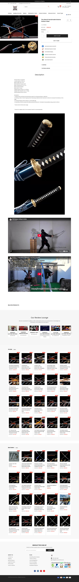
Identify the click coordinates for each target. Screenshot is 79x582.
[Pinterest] (41, 571)
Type (42, 24)
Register (69, 6)
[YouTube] (44, 571)
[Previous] (1, 34)
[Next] (37, 34)
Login (65, 6)
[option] (19, 34)
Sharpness (43, 29)
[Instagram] (38, 571)
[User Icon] (63, 6)
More (15, 349)
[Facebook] (35, 571)
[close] (70, 1)
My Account (66, 7)
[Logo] (15, 8)
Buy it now (56, 40)
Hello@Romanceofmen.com (24, 3)
